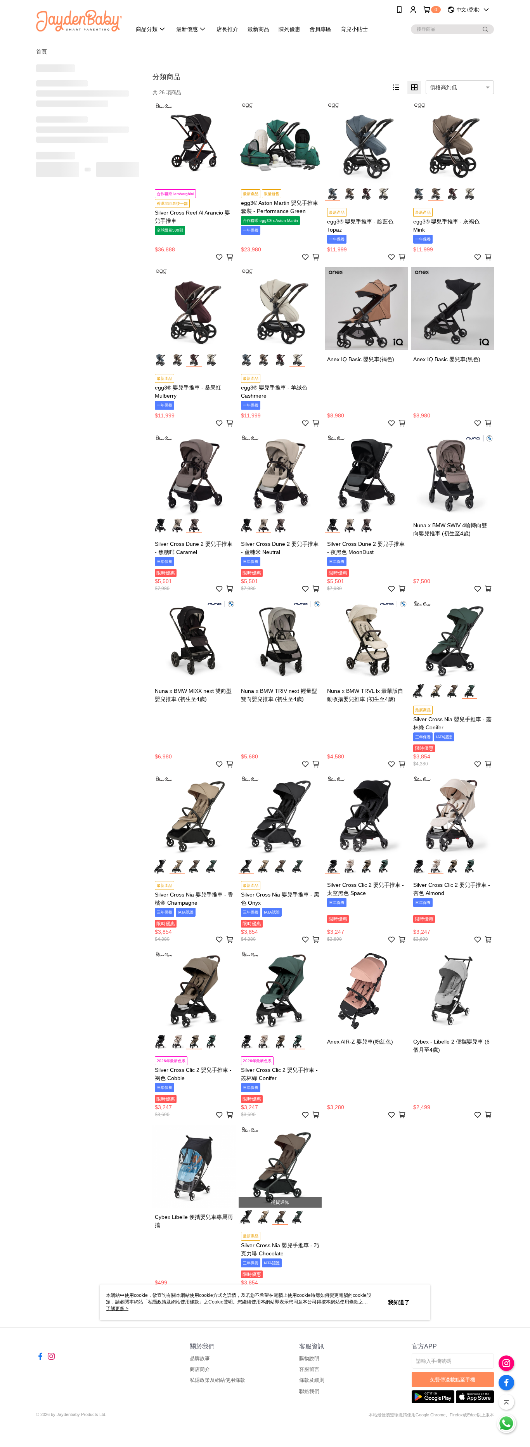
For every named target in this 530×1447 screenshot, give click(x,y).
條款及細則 (311, 1380)
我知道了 (399, 1302)
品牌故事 (200, 1358)
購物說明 (309, 1358)
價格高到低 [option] (443, 87)
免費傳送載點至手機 (452, 1380)
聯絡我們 (309, 1391)
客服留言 (309, 1369)
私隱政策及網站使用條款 (217, 1380)
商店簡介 (200, 1369)
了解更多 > (117, 1308)
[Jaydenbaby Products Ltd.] (79, 20)
